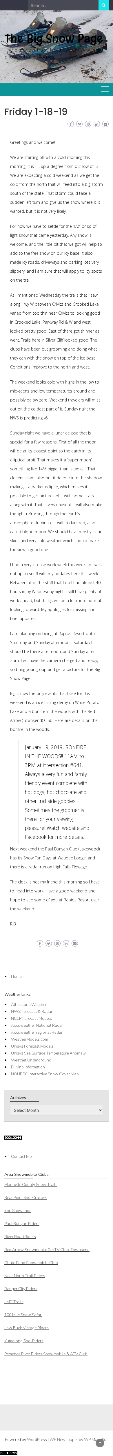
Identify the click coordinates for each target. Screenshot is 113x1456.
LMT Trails (13, 1302)
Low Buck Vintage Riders (26, 1328)
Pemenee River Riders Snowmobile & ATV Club (46, 1354)
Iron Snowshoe (17, 1210)
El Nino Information (28, 1067)
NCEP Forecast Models (31, 1018)
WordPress (37, 1439)
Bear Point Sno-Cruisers (25, 1197)
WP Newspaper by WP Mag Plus (79, 1439)
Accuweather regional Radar (37, 1032)
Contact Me (21, 1156)
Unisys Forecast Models (32, 1046)
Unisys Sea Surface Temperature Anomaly (48, 1053)
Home (16, 976)
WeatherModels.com (29, 1039)
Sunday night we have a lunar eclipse (44, 433)
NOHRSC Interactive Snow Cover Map (45, 1074)
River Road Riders (20, 1236)
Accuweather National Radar (37, 1025)
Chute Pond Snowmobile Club (31, 1263)
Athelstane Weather (29, 1004)
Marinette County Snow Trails (30, 1184)
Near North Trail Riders (24, 1276)
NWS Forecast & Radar (31, 1011)
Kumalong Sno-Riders (23, 1341)
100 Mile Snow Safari (23, 1315)
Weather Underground (31, 1060)
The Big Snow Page (53, 38)
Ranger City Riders (20, 1289)
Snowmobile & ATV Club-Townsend (47, 1250)
